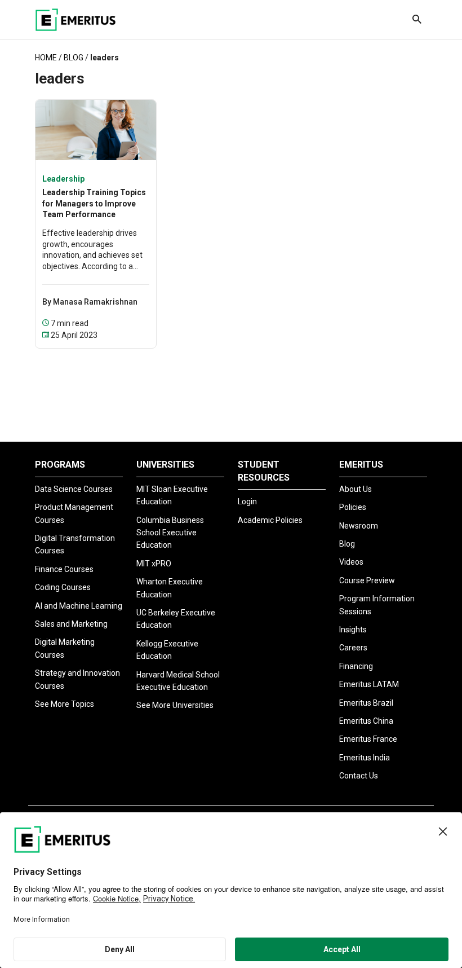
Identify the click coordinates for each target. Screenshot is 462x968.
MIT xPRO (153, 563)
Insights (353, 629)
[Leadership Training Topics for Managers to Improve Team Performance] (95, 129)
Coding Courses (63, 587)
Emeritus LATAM (369, 684)
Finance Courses (64, 569)
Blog (73, 57)
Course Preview (367, 580)
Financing (356, 666)
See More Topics (64, 704)
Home (46, 57)
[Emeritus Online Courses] (75, 19)
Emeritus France (368, 738)
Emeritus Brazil (366, 702)
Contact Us (358, 775)
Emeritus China (366, 720)
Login (247, 501)
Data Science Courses (74, 489)
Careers (353, 647)
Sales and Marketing (71, 623)
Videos (351, 561)
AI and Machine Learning (78, 605)
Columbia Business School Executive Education (170, 533)
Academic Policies (270, 520)
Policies (352, 507)
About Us (355, 489)
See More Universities (175, 705)
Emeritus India (364, 757)
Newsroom (358, 525)
